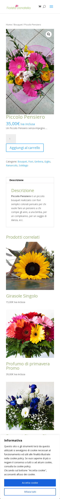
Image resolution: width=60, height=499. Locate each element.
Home (9, 24)
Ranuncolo (12, 165)
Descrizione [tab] (17, 180)
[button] (49, 34)
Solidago (23, 165)
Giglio (47, 161)
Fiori (30, 161)
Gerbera (38, 161)
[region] (30, 467)
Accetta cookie (30, 482)
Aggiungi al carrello (25, 147)
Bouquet (18, 24)
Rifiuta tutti (30, 491)
